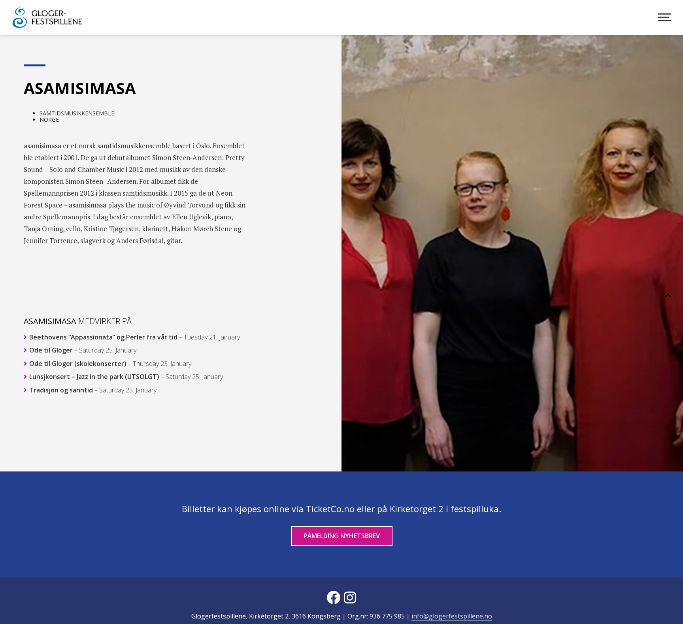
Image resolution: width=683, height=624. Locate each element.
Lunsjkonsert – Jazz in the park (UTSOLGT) (125, 376)
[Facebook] (333, 597)
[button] (668, 295)
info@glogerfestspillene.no (451, 616)
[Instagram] (350, 597)
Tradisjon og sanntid (92, 390)
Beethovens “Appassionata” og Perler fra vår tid (134, 337)
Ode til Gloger (82, 350)
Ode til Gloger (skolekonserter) (109, 363)
